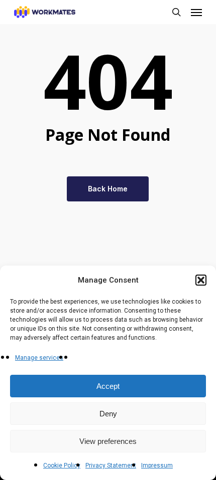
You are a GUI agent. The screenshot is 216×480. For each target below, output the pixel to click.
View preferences (108, 441)
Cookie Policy (61, 465)
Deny (108, 413)
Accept (108, 386)
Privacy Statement (110, 465)
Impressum (157, 465)
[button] (201, 280)
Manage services (39, 357)
